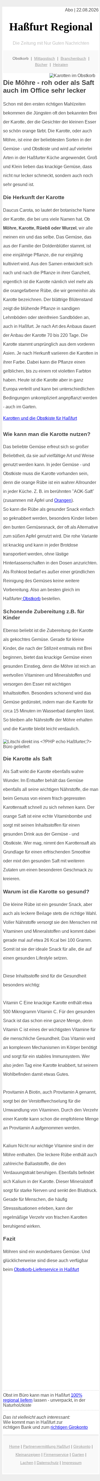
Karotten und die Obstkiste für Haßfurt (40, 418)
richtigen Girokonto (69, 1427)
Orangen (62, 500)
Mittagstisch (44, 58)
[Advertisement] (50, 1333)
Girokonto (82, 1446)
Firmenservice (56, 1454)
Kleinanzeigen (28, 1454)
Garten (78, 1454)
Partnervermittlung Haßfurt (46, 1446)
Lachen (26, 1462)
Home (14, 1446)
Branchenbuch (73, 58)
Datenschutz (48, 1462)
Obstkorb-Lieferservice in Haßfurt (46, 1269)
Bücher (41, 64)
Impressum (72, 1462)
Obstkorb (31, 598)
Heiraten (60, 64)
